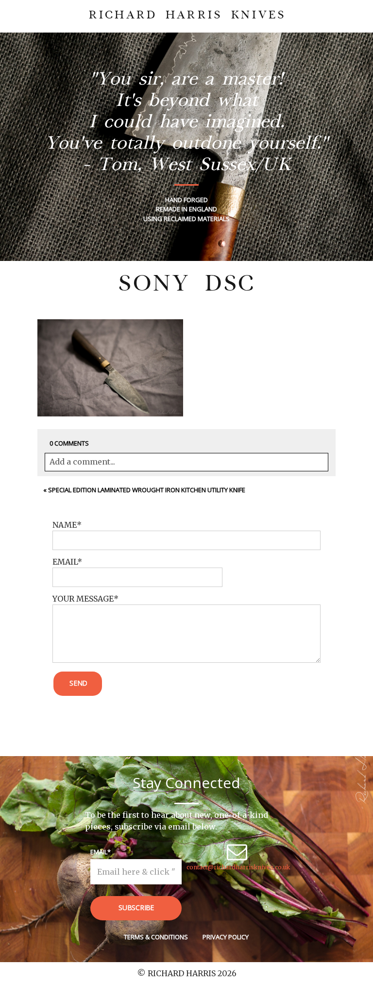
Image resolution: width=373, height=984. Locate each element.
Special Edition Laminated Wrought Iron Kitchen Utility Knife (146, 489)
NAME (64, 525)
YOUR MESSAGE (83, 599)
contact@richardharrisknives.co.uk (238, 867)
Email (98, 851)
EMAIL (64, 562)
